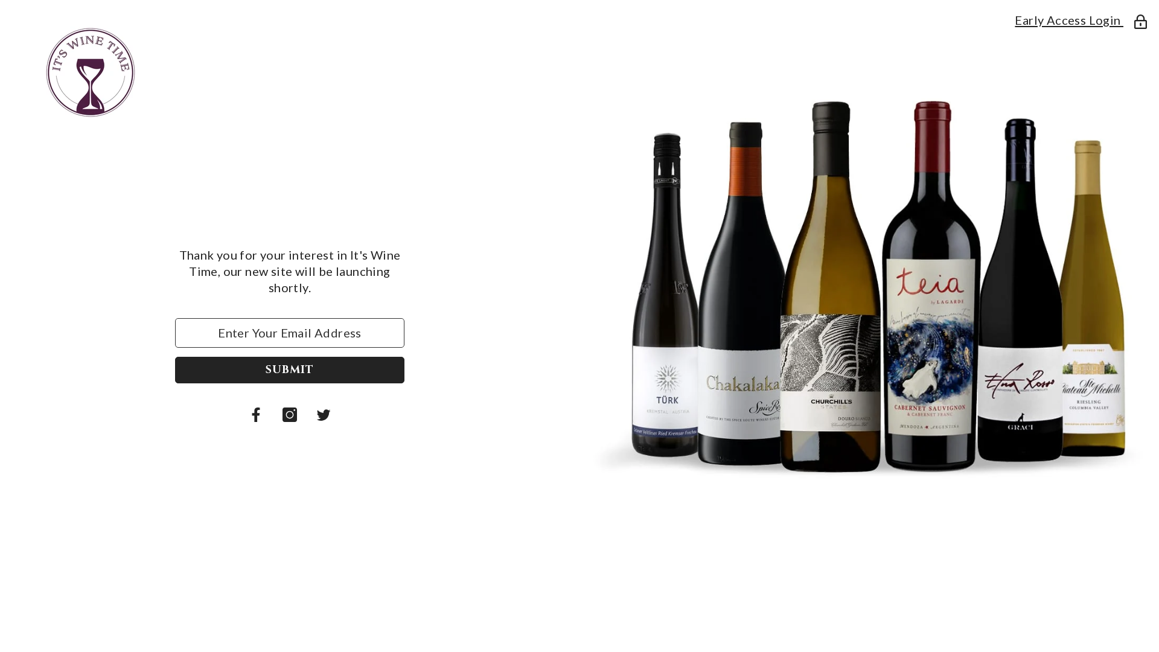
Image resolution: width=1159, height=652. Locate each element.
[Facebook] (256, 414)
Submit (289, 369)
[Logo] (289, 72)
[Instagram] (289, 414)
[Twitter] (323, 414)
